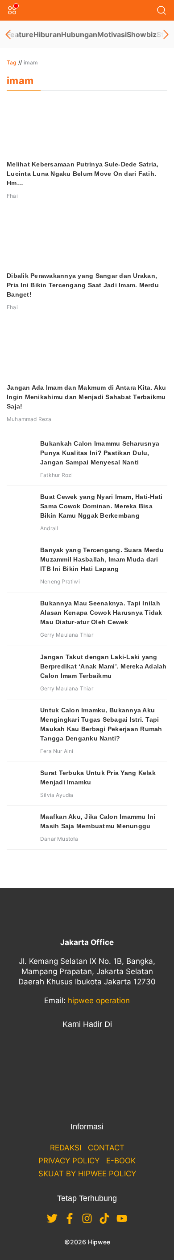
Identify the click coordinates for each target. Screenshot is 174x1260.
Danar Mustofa (59, 838)
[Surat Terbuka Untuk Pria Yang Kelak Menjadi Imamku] (20, 781)
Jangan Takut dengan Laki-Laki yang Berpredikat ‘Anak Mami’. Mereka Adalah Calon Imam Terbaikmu (103, 666)
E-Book (121, 1160)
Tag (12, 62)
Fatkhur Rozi (56, 475)
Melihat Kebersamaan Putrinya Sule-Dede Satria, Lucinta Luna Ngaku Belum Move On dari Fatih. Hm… (83, 174)
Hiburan (47, 34)
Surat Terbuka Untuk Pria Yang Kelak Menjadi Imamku (98, 777)
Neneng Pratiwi (60, 581)
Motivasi (112, 34)
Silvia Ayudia (57, 795)
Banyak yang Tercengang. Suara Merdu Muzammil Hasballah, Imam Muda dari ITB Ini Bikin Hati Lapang (102, 559)
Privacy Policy (68, 1160)
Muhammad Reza (29, 419)
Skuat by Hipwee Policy (87, 1173)
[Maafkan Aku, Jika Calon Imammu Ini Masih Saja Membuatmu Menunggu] (20, 825)
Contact (106, 1147)
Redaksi (65, 1147)
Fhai (12, 195)
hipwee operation (99, 1000)
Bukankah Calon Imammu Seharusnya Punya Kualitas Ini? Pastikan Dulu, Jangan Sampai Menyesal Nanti (99, 453)
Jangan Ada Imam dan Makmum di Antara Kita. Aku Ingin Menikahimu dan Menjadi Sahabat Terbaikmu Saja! (86, 397)
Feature (20, 34)
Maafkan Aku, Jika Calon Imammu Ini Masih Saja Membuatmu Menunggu (98, 821)
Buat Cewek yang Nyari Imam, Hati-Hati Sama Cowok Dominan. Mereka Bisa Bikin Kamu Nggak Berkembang (101, 506)
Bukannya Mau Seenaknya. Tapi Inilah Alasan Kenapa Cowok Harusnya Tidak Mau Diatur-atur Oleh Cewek (101, 613)
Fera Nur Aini (57, 751)
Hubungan (79, 34)
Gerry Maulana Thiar (66, 634)
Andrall (49, 528)
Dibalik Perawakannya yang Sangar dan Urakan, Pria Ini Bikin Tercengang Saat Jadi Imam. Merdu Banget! (83, 285)
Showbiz (142, 34)
